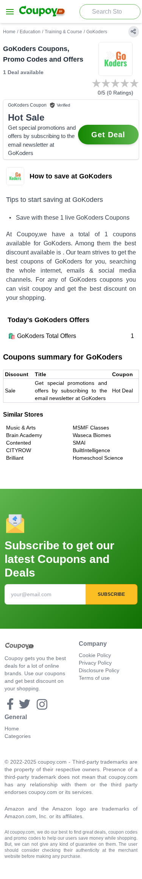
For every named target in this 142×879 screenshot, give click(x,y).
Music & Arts (21, 428)
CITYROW (18, 450)
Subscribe (111, 594)
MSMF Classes (91, 428)
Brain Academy (24, 435)
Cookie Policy (95, 655)
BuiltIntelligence (91, 450)
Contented (18, 443)
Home (9, 31)
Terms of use (94, 678)
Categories (18, 736)
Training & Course (63, 31)
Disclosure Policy (99, 670)
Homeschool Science (98, 458)
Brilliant (14, 458)
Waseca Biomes (92, 435)
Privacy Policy (95, 663)
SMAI (79, 443)
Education (30, 31)
